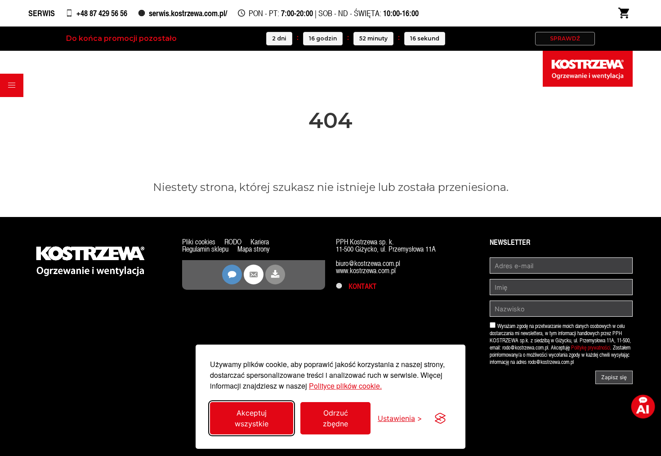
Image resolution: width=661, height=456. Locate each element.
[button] (11, 85)
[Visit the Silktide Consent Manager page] (440, 418)
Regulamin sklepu (205, 249)
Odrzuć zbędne (335, 418)
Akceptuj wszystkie (251, 418)
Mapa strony (253, 249)
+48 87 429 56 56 (101, 13)
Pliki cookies (198, 242)
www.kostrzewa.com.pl (366, 270)
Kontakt (359, 286)
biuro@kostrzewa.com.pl (368, 263)
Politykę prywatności (590, 348)
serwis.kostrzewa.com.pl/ (188, 13)
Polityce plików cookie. (345, 386)
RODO (232, 242)
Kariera (259, 242)
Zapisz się (614, 377)
